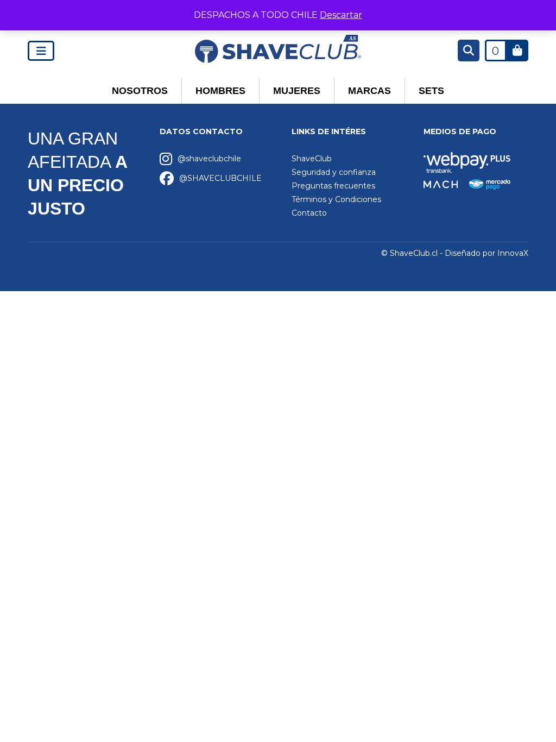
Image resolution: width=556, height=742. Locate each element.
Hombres (220, 90)
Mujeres (296, 90)
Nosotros (140, 90)
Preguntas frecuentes (333, 186)
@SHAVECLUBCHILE (220, 178)
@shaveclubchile (209, 159)
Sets (431, 90)
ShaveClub (312, 159)
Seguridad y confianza (334, 172)
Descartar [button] (341, 15)
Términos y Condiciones (336, 199)
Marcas (369, 90)
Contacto (309, 213)
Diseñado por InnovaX (486, 253)
